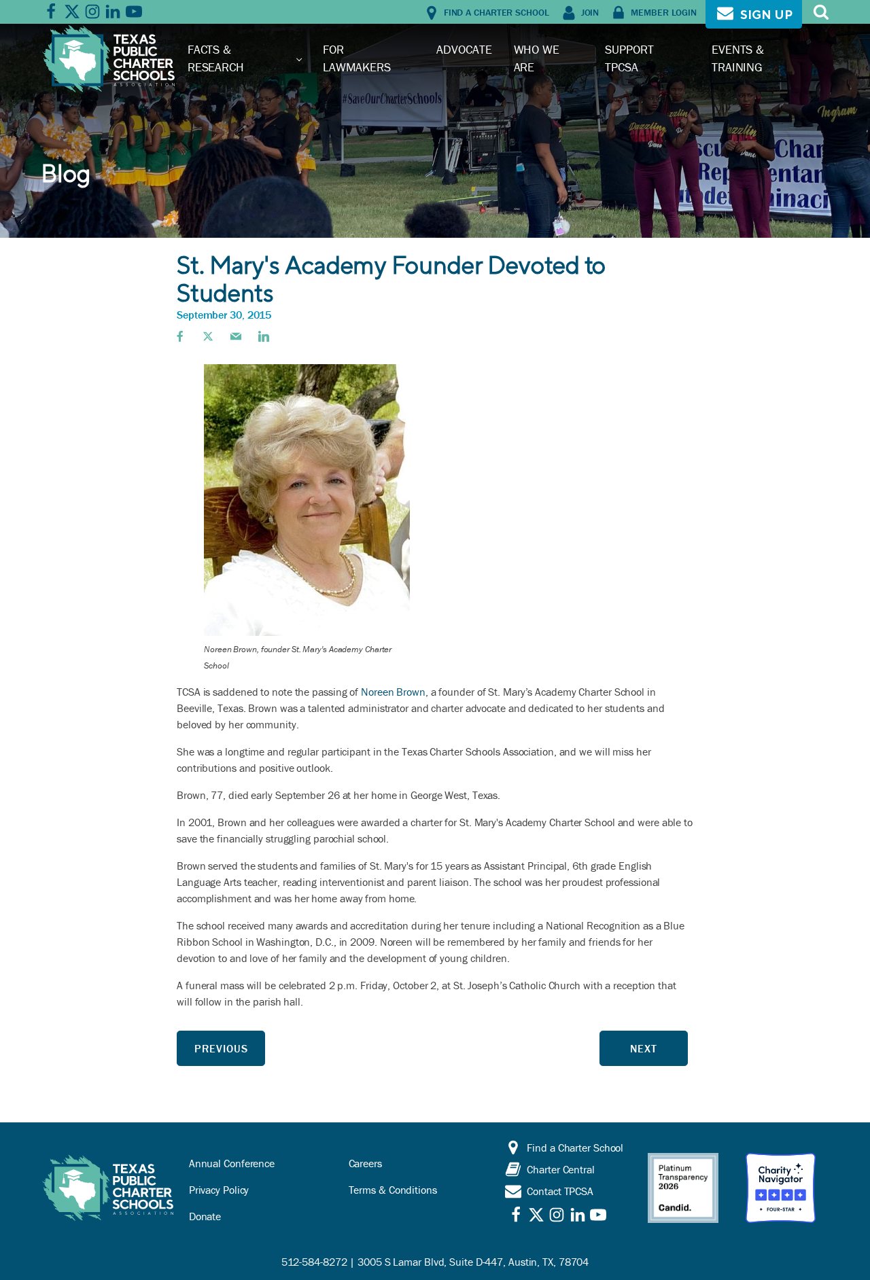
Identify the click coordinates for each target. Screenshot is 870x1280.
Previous (221, 1048)
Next (643, 1048)
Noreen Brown (393, 691)
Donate (205, 1216)
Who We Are (536, 58)
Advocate (463, 49)
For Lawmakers (357, 58)
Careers (365, 1163)
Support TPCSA (629, 58)
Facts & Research (216, 58)
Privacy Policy (219, 1189)
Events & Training (738, 58)
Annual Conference (232, 1163)
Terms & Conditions (393, 1189)
